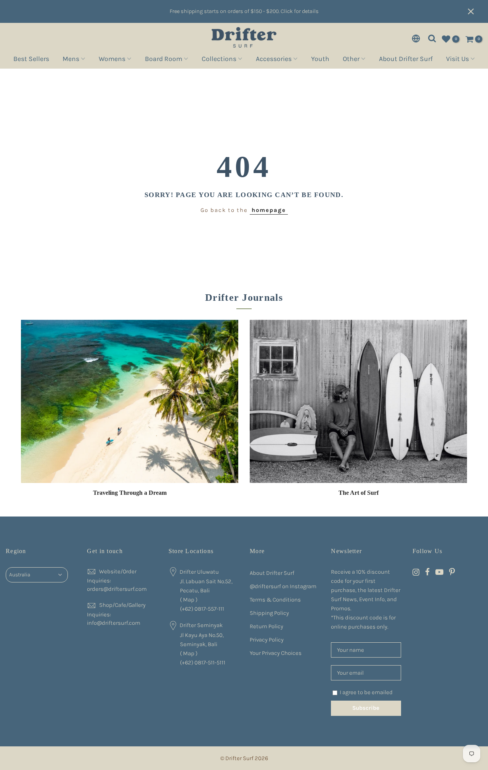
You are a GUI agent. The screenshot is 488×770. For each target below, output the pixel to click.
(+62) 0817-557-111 (202, 608)
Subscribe (365, 707)
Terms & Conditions (275, 599)
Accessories (274, 60)
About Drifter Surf (406, 60)
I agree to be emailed (366, 692)
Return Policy (266, 626)
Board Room (163, 60)
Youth (320, 60)
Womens (112, 60)
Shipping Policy (269, 613)
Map (188, 599)
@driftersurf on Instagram (283, 586)
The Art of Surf (359, 492)
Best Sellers (31, 60)
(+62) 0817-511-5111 (202, 662)
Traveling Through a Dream (130, 492)
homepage (269, 210)
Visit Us (457, 60)
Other (351, 60)
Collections (219, 60)
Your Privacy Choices (276, 653)
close (474, 11)
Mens (71, 60)
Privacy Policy (267, 639)
